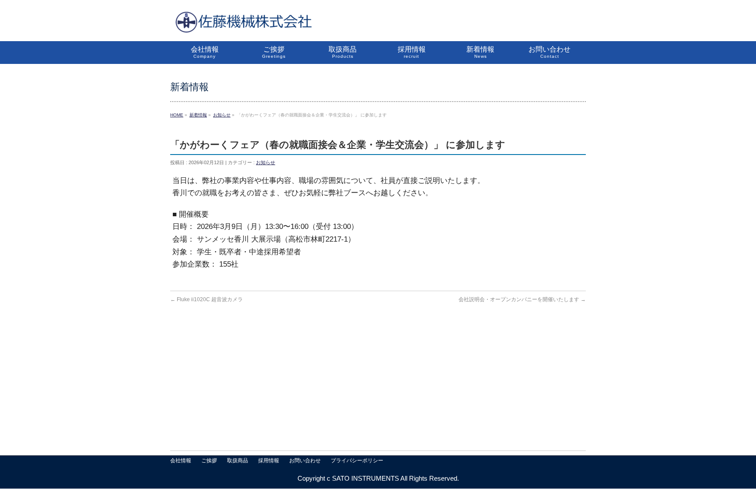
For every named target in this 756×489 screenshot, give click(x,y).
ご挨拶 (209, 461)
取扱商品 (237, 461)
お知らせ (265, 162)
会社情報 (180, 461)
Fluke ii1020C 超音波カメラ (206, 299)
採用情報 (268, 461)
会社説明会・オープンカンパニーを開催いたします (522, 299)
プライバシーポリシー (357, 461)
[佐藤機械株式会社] (242, 25)
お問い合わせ (305, 461)
